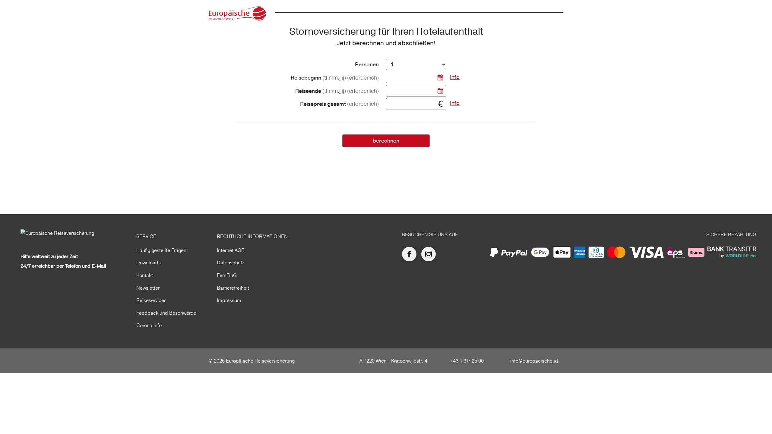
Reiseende (337, 91)
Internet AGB (231, 250)
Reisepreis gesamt (339, 104)
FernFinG (227, 275)
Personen (367, 64)
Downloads (148, 262)
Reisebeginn (335, 77)
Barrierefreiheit (233, 288)
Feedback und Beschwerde (166, 313)
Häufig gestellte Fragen (161, 250)
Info (455, 77)
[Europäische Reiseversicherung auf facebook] (411, 254)
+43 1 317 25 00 (467, 361)
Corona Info (149, 325)
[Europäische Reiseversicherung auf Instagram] (430, 254)
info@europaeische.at (534, 361)
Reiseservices (151, 300)
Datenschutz (230, 262)
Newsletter (148, 288)
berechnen (386, 140)
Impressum (229, 300)
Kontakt (144, 275)
